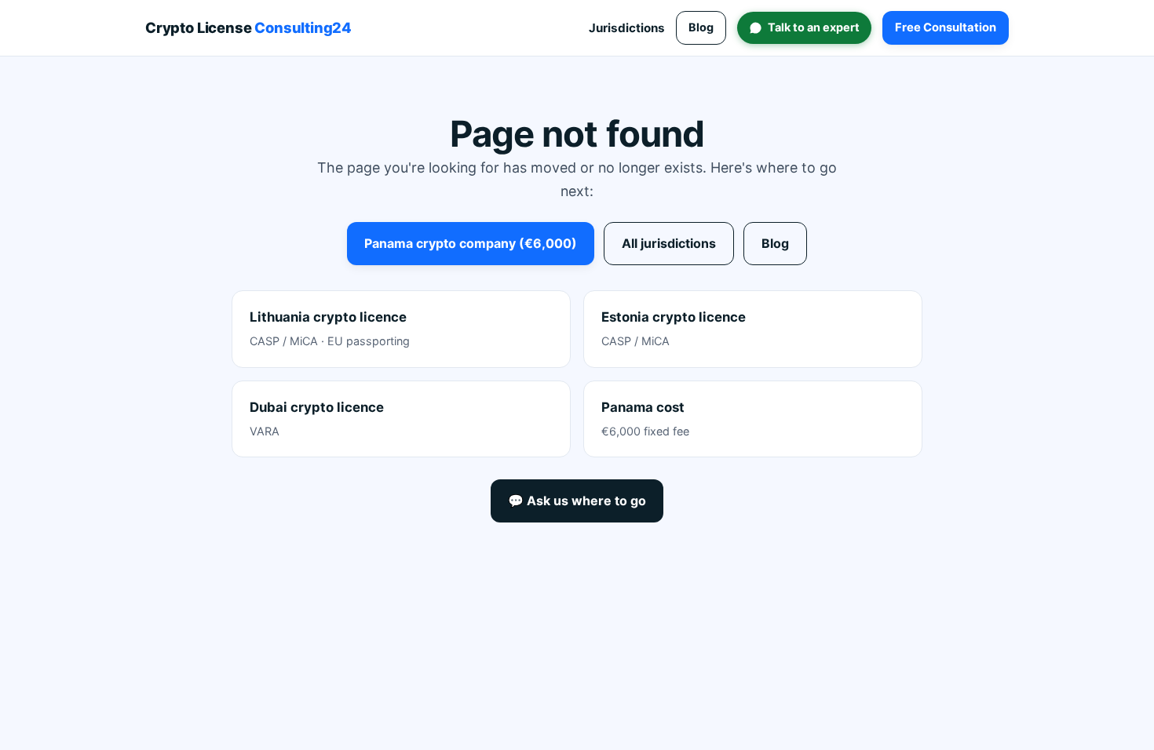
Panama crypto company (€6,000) (470, 243)
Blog (701, 27)
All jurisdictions (669, 243)
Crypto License (248, 27)
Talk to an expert (814, 27)
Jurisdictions (627, 27)
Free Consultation (945, 27)
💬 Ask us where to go (577, 500)
